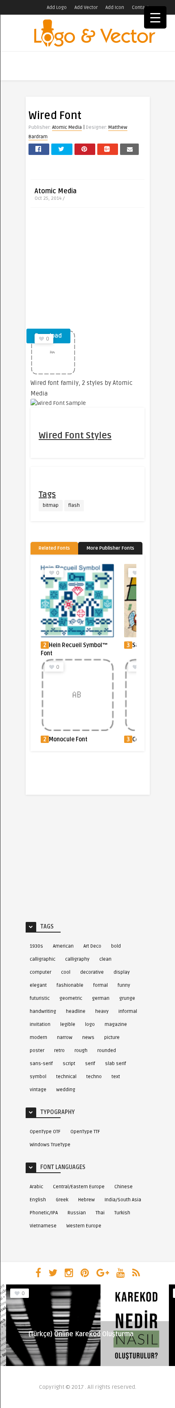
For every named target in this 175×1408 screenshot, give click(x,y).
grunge (127, 998)
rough (81, 1051)
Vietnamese (43, 1226)
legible (67, 1024)
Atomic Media (67, 127)
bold (116, 946)
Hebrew (86, 1200)
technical (66, 1077)
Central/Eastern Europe (79, 1187)
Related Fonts (54, 548)
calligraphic (42, 959)
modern (38, 1037)
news (88, 1037)
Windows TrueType (50, 1145)
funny (124, 985)
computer (40, 972)
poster (37, 1051)
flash (74, 505)
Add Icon (114, 7)
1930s (36, 946)
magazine (116, 1024)
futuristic (40, 998)
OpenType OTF (45, 1132)
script (69, 1064)
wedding (65, 1090)
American (63, 946)
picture (112, 1037)
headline (75, 1011)
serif (90, 1064)
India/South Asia (123, 1200)
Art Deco (92, 946)
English (38, 1200)
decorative (92, 972)
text (116, 1077)
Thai (100, 1213)
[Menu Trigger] (155, 17)
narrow (64, 1037)
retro (59, 1051)
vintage (38, 1090)
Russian (77, 1213)
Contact (140, 7)
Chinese (123, 1187)
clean (105, 959)
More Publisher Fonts (110, 548)
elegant (38, 985)
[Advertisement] (87, 271)
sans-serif (41, 1064)
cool (65, 972)
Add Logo (57, 7)
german (100, 998)
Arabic (36, 1187)
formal (100, 985)
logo (90, 1024)
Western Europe (83, 1226)
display (122, 972)
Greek (62, 1200)
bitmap (51, 505)
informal (127, 1011)
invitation (40, 1024)
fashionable (70, 985)
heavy (102, 1011)
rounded (106, 1051)
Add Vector (86, 7)
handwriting (43, 1011)
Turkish (122, 1213)
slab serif (115, 1064)
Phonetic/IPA (44, 1213)
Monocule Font (68, 739)
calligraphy (77, 959)
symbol (38, 1077)
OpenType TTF (85, 1132)
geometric (70, 998)
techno (94, 1077)
